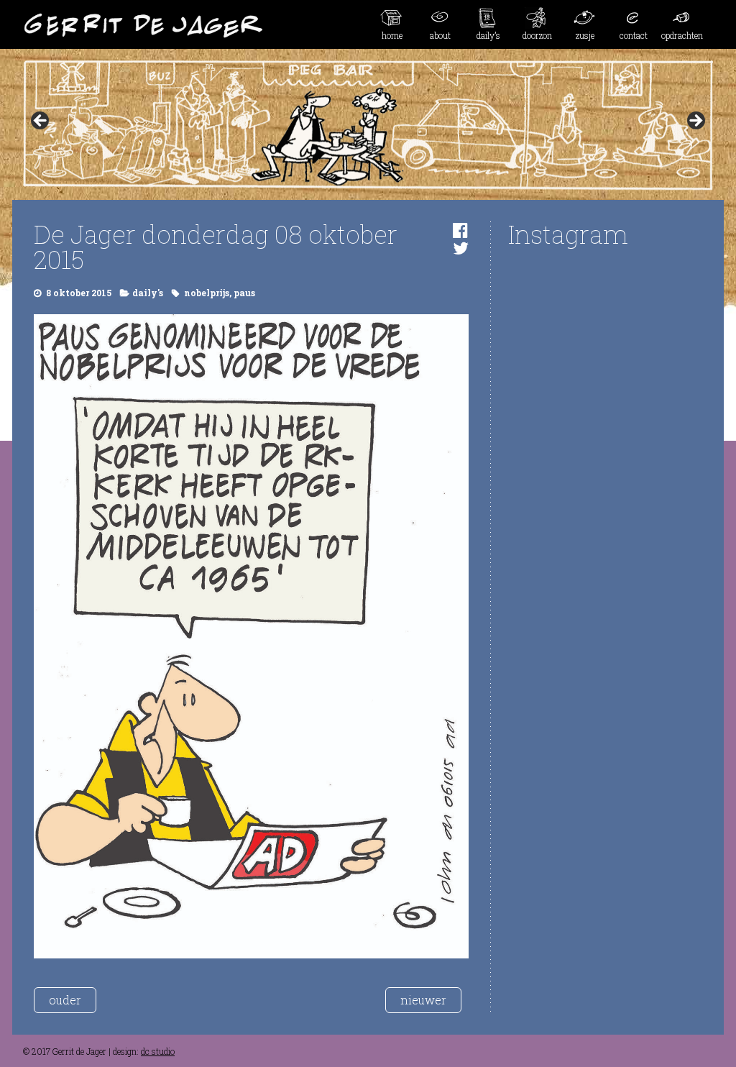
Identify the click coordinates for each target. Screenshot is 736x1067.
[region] (368, 125)
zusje (585, 35)
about (440, 35)
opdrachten (682, 35)
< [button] (41, 121)
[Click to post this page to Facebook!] (460, 230)
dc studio (158, 1051)
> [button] (695, 121)
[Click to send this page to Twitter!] (461, 248)
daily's (147, 292)
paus (244, 292)
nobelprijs (206, 292)
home (392, 35)
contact (634, 35)
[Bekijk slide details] (368, 125)
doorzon (537, 35)
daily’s (488, 35)
